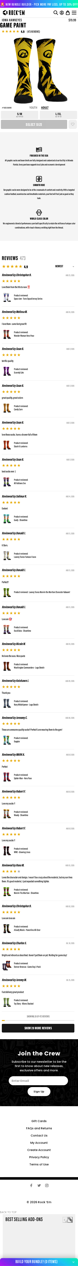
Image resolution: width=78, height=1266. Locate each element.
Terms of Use (39, 1164)
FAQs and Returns (39, 1128)
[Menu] (74, 12)
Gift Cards (39, 1121)
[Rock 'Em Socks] (13, 12)
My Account (39, 1143)
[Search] (55, 12)
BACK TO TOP (8, 1212)
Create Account (39, 1150)
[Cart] (67, 12)
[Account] (61, 12)
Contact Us (39, 1135)
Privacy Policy (39, 1157)
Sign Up (39, 1091)
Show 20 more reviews (38, 1028)
